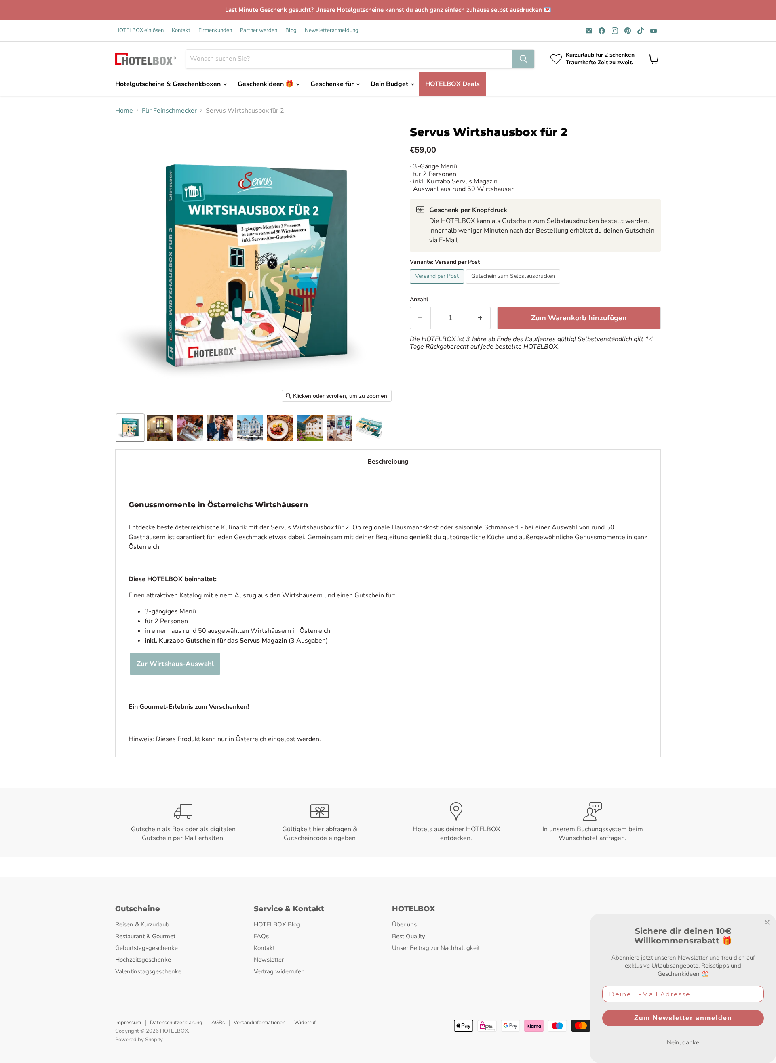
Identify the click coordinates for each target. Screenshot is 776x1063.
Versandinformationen (259, 1022)
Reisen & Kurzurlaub (142, 924)
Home (124, 110)
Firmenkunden (215, 30)
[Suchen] (523, 59)
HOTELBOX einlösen (139, 30)
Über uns (404, 924)
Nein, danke (683, 1042)
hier (319, 829)
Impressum (128, 1022)
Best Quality (408, 936)
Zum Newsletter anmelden (683, 1018)
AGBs (218, 1022)
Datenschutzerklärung (176, 1022)
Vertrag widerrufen (279, 971)
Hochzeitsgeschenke (143, 960)
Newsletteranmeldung (331, 30)
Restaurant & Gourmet (145, 936)
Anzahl (419, 299)
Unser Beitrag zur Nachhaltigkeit (436, 948)
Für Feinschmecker (169, 110)
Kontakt (181, 30)
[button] (130, 427)
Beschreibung (388, 461)
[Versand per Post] (438, 285)
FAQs (261, 936)
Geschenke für (332, 84)
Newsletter (269, 960)
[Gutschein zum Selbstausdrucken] (514, 285)
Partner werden (258, 30)
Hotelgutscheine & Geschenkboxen (168, 84)
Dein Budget (390, 84)
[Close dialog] (767, 922)
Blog (291, 30)
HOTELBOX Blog (277, 924)
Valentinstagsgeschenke (148, 971)
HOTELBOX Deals (452, 84)
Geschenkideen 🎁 (266, 84)
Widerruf (305, 1022)
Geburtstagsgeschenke (146, 948)
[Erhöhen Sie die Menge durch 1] (480, 318)
